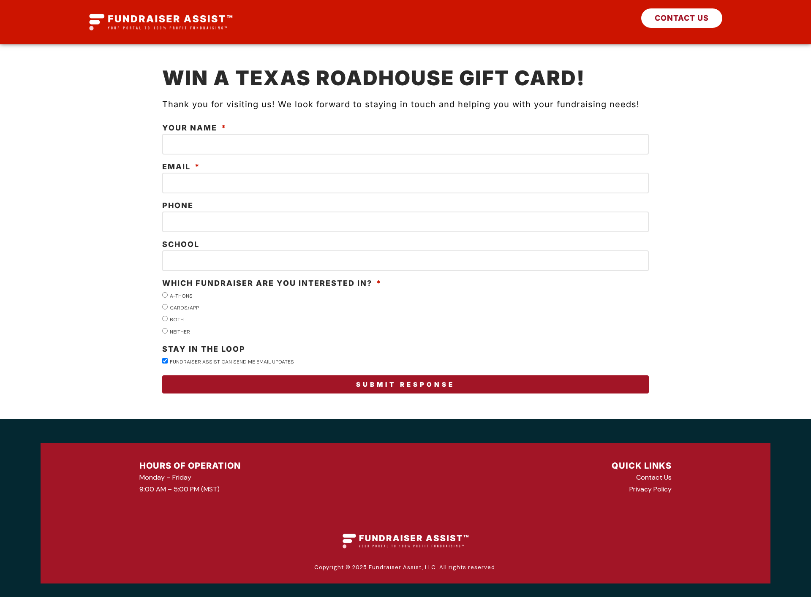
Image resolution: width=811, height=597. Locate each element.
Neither (180, 331)
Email (177, 167)
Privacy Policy (650, 489)
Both (177, 319)
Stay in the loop (203, 349)
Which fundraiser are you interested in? (268, 284)
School (180, 245)
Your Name (191, 128)
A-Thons (181, 296)
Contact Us (654, 477)
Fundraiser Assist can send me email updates (232, 361)
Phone (177, 206)
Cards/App (184, 307)
